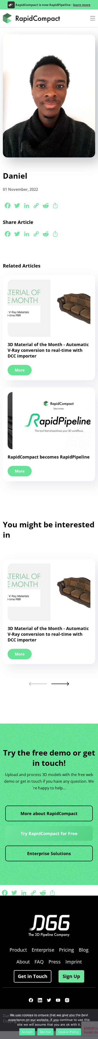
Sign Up (71, 976)
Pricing (66, 950)
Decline (45, 1032)
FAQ (39, 961)
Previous (38, 684)
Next (60, 684)
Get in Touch (32, 976)
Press (55, 961)
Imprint (73, 961)
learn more (81, 5)
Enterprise (43, 950)
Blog (83, 950)
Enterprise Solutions (49, 853)
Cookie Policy (68, 1032)
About (23, 961)
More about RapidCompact (49, 813)
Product (18, 950)
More (19, 370)
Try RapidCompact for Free (49, 833)
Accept (27, 1032)
